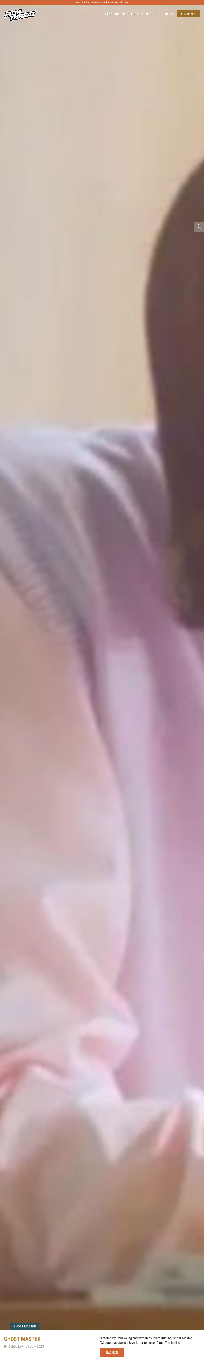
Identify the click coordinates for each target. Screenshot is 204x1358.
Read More (111, 1352)
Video (158, 13)
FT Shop (188, 13)
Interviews (121, 13)
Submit (168, 13)
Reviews (107, 13)
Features (137, 13)
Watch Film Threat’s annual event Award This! (102, 2)
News (148, 13)
